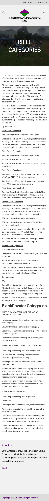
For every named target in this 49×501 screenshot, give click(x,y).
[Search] (4, 12)
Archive (31, 2)
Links (23, 2)
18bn (20, 497)
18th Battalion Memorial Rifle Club (24, 19)
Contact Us (42, 2)
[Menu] (45, 12)
